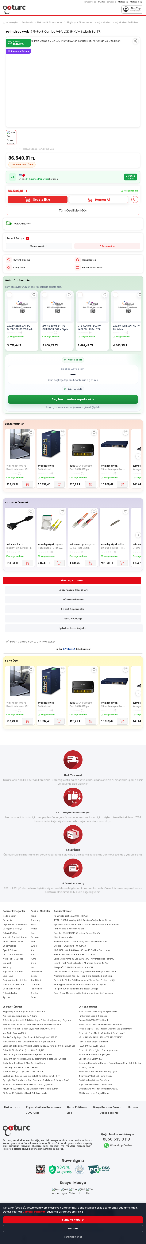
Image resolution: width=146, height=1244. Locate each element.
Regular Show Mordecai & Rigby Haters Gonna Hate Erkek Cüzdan (35, 1059)
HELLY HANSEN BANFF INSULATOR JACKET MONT (100, 1037)
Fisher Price (36, 989)
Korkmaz (35, 937)
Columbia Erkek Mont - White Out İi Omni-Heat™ (102, 1033)
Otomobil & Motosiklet (13, 954)
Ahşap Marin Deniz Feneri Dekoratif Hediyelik (100, 1024)
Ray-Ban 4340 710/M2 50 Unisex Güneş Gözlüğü (77, 933)
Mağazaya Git (37, 246)
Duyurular (32, 1113)
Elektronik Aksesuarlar (50, 22)
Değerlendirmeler (73, 599)
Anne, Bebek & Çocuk (13, 941)
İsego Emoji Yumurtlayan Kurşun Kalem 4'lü (24, 1011)
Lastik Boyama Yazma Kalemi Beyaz (20, 1067)
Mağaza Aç (123, 2)
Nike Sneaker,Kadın (63, 937)
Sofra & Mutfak (10, 933)
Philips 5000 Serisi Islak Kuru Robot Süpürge (76, 989)
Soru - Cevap (73, 618)
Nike (33, 950)
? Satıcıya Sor (107, 246)
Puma (33, 959)
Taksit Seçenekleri (73, 609)
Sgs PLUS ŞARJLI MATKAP (91, 1059)
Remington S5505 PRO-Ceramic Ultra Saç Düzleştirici (80, 984)
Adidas (34, 954)
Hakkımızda (12, 1107)
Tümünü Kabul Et (73, 1220)
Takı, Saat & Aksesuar (13, 984)
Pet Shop (7, 967)
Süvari (34, 946)
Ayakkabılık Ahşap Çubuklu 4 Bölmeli (21, 1016)
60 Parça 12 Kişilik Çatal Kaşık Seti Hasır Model (25, 1093)
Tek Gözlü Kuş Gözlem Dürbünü (94, 1080)
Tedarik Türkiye (15, 238)
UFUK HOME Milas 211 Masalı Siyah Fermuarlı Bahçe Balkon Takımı (85, 971)
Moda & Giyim (9, 916)
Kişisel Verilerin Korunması (43, 1107)
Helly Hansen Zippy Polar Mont (93, 1042)
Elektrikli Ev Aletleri (12, 989)
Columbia (35, 984)
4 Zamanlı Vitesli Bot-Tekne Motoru (95, 1076)
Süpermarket (9, 946)
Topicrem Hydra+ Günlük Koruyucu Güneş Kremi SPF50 (80, 941)
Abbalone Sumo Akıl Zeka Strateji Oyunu (98, 1071)
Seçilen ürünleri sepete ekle (73, 399)
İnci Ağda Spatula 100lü (14, 1033)
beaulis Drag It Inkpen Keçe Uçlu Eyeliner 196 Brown (27, 1054)
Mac (33, 967)
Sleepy (34, 976)
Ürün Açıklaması (72, 580)
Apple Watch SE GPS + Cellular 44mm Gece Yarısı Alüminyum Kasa (87, 924)
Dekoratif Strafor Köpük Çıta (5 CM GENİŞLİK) (23, 1050)
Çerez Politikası (77, 1107)
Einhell (34, 997)
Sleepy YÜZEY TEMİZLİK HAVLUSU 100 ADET (73, 967)
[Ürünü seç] (9, 294)
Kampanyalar (89, 2)
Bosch (33, 924)
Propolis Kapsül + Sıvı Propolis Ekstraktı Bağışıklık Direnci (106, 1029)
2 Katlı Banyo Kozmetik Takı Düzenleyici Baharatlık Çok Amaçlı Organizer (37, 1020)
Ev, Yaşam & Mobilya (12, 929)
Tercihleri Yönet (73, 1236)
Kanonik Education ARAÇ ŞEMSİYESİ (70, 916)
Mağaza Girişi (136, 2)
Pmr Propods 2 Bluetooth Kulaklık (69, 929)
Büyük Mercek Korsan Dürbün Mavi (95, 1084)
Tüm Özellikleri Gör (73, 210)
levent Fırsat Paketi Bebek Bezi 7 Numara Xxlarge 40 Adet (81, 963)
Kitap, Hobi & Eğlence (13, 959)
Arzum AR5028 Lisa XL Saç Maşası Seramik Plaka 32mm (30, 1089)
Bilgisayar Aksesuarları (80, 22)
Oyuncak (7, 963)
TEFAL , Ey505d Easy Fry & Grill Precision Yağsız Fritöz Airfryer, (83, 920)
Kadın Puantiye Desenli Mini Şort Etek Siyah (24, 1063)
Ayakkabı (7, 997)
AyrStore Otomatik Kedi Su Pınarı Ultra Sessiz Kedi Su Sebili (83, 976)
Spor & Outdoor (10, 950)
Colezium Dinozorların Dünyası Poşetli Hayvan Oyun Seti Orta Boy (110, 1063)
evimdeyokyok (17, 31)
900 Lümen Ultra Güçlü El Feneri (94, 1093)
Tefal (33, 933)
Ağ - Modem (104, 22)
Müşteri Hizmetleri (107, 2)
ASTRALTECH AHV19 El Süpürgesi (94, 1054)
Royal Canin (36, 980)
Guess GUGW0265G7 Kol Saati (94, 1020)
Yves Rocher (36, 971)
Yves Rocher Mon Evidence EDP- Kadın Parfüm (76, 954)
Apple (33, 916)
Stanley (34, 993)
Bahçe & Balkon (10, 993)
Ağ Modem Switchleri (127, 22)
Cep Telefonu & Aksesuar (15, 924)
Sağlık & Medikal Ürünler (15, 980)
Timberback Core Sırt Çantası (93, 1016)
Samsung (35, 920)
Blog (69, 1113)
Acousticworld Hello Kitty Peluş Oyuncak (98, 1011)
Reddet (73, 1228)
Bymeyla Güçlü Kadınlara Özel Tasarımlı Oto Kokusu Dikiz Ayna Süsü (36, 1080)
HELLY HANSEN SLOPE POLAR (92, 1046)
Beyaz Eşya (8, 976)
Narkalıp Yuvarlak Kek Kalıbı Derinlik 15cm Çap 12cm (28, 1084)
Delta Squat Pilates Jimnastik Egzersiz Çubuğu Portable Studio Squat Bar (39, 1046)
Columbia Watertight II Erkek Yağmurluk (98, 1050)
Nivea (33, 963)
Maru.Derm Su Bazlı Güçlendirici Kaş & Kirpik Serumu (29, 1042)
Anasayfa (11, 22)
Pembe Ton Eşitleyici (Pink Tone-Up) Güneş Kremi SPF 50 (30, 1037)
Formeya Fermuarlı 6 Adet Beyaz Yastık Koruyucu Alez (29, 1029)
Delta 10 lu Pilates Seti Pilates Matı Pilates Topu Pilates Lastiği (84, 980)
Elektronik (27, 22)
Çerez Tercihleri (110, 1113)
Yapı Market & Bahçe (13, 971)
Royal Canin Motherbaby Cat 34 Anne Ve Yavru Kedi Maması (83, 993)
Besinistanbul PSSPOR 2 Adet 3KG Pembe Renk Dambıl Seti (32, 1024)
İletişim (133, 1107)
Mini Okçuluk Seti (87, 1067)
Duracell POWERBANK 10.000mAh (70, 946)
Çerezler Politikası (34, 1212)
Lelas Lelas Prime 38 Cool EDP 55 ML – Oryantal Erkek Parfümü (84, 959)
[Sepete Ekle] (27, 484)
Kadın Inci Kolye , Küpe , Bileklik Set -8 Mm (23, 1071)
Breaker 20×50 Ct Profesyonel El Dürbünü (98, 1089)
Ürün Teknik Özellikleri (73, 590)
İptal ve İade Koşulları (74, 628)
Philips (34, 929)
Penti (33, 941)
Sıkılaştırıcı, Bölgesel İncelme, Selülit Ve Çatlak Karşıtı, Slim (31, 1076)
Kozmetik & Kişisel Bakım (15, 937)
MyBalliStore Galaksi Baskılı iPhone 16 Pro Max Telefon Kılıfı (82, 950)
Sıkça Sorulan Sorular (108, 1107)
